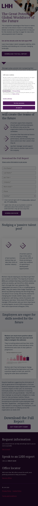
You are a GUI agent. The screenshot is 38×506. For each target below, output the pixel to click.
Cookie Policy (6, 91)
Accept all (19, 107)
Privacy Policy (16, 91)
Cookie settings (7, 98)
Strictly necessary (19, 103)
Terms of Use (15, 94)
